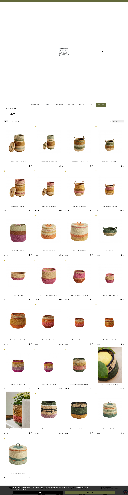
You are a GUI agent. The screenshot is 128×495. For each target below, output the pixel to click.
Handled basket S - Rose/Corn (110, 206)
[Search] (41, 52)
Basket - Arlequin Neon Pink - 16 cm (79, 295)
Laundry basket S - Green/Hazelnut (49, 162)
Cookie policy (16, 489)
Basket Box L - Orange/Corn (79, 251)
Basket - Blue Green (110, 251)
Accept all (90, 492)
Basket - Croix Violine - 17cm (18, 384)
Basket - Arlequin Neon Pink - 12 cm (110, 295)
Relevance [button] (115, 121)
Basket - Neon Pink (18, 295)
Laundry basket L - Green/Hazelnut (18, 162)
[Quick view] (31, 166)
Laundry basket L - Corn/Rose (18, 206)
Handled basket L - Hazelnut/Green (79, 162)
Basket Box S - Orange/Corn (48, 251)
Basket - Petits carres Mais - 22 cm (18, 340)
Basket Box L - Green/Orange (18, 473)
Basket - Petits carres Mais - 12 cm (110, 340)
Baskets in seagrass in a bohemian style (79, 384)
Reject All (38, 492)
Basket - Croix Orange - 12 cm (79, 340)
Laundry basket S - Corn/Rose (49, 206)
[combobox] (35, 52)
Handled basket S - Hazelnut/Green (110, 162)
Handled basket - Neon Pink (18, 251)
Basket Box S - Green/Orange (110, 429)
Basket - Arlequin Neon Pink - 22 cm (48, 295)
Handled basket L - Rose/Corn (79, 206)
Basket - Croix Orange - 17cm (49, 340)
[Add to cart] (29, 166)
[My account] (99, 52)
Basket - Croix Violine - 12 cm (49, 384)
